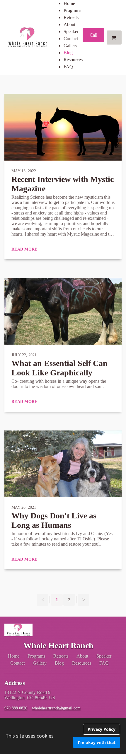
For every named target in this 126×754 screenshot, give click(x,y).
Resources (73, 59)
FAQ (68, 66)
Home (69, 3)
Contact (71, 38)
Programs (72, 10)
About (69, 24)
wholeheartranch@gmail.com (56, 708)
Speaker (71, 31)
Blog (68, 52)
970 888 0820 (15, 708)
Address (14, 683)
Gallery (70, 45)
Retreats (71, 17)
